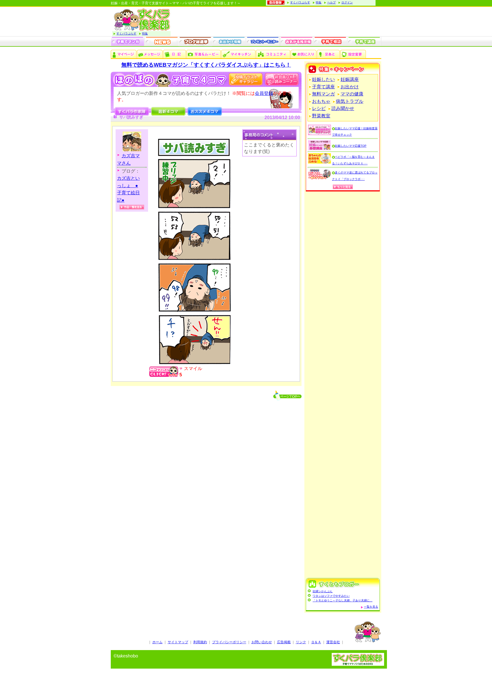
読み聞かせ (342, 108)
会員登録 (264, 93)
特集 (318, 2)
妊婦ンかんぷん (323, 591)
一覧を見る (371, 606)
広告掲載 (284, 642)
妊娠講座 (350, 79)
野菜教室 (321, 115)
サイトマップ (178, 642)
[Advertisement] (343, 385)
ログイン (347, 2)
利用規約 (200, 642)
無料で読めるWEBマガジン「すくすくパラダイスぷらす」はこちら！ (206, 65)
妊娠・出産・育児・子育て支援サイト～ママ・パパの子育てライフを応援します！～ (176, 3)
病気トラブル (349, 101)
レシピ (319, 108)
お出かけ (350, 86)
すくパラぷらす (300, 2)
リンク (301, 642)
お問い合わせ (261, 642)
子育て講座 (323, 86)
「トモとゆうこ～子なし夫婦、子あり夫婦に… (342, 600)
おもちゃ (321, 101)
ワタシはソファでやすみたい (331, 595)
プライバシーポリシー (229, 642)
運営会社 (333, 642)
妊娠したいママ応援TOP (350, 145)
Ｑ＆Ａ (316, 642)
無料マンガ (323, 93)
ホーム (157, 642)
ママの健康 (352, 93)
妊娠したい (323, 79)
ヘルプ (331, 2)
